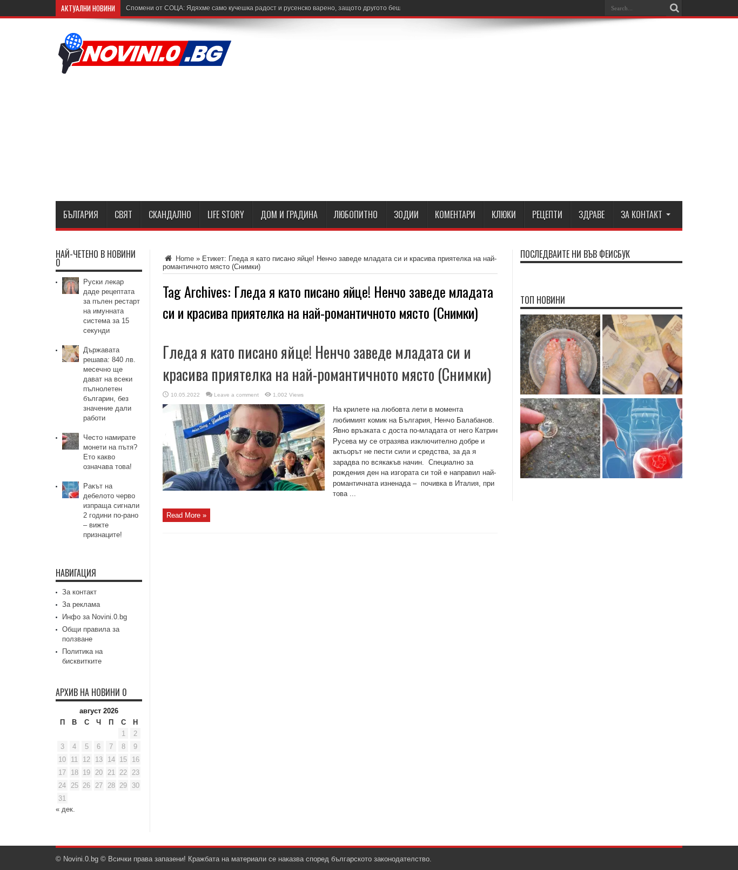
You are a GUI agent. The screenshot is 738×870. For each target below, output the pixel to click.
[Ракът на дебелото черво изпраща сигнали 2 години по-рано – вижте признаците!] (642, 439)
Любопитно (356, 214)
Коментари (455, 214)
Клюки (504, 214)
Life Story (225, 214)
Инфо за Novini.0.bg (94, 617)
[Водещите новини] (145, 67)
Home (183, 259)
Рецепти (547, 214)
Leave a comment (236, 395)
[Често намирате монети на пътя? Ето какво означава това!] (560, 439)
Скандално (170, 214)
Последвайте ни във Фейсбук (575, 253)
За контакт (641, 214)
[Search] (674, 8)
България (80, 214)
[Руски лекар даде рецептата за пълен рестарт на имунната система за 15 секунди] (560, 355)
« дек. (65, 809)
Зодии (406, 214)
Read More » (186, 515)
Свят (123, 214)
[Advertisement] (485, 112)
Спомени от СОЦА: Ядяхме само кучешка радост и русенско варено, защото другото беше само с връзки (287, 8)
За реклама (81, 604)
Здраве (592, 214)
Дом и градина (289, 214)
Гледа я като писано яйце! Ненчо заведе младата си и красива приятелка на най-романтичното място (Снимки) (327, 363)
